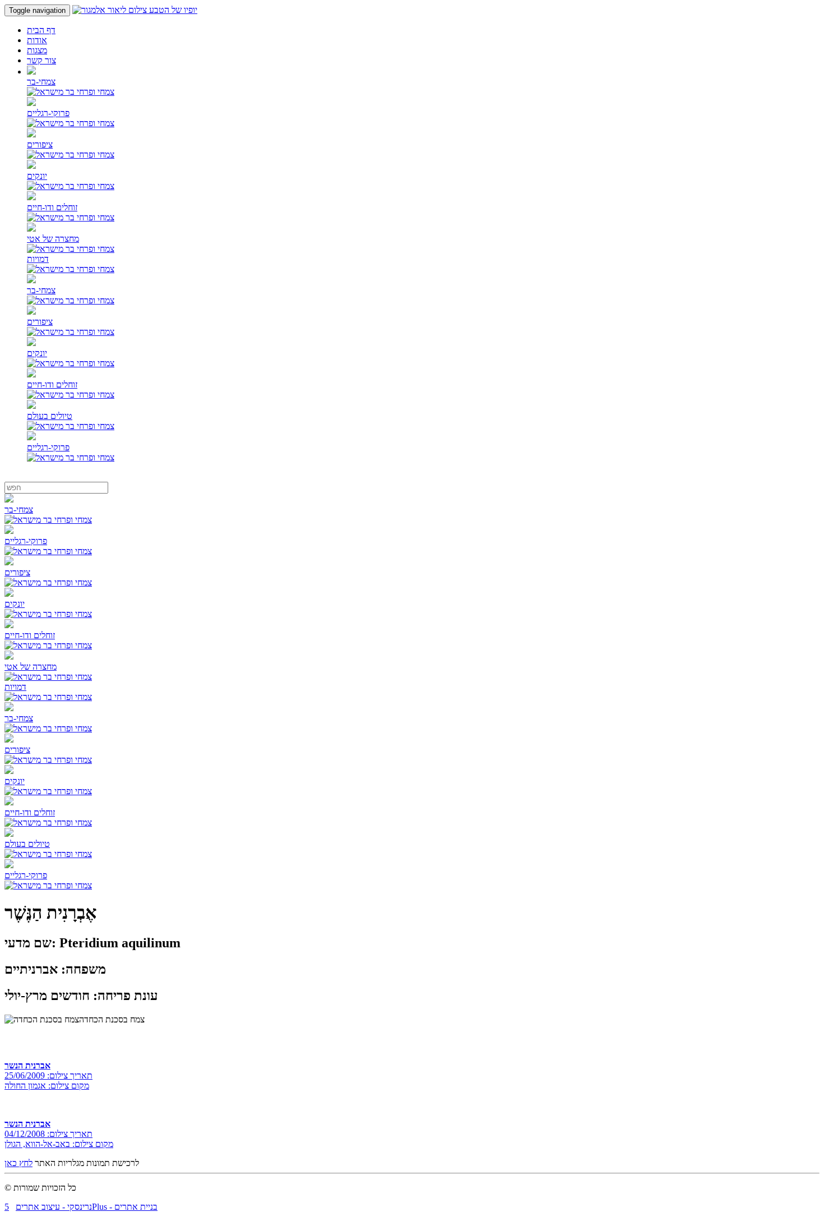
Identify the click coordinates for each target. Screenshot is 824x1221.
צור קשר (41, 60)
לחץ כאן (18, 1163)
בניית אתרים (136, 1206)
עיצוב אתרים (38, 1206)
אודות (37, 40)
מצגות (37, 50)
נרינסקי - (76, 1206)
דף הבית (41, 30)
